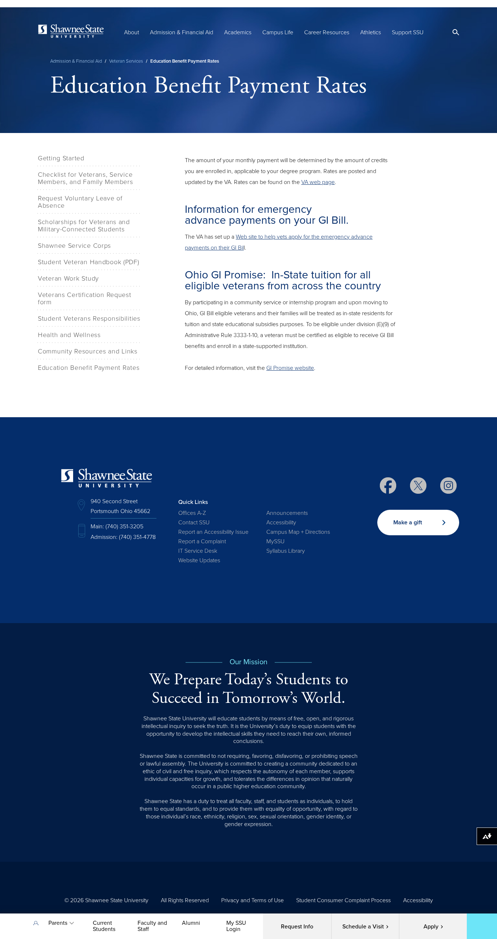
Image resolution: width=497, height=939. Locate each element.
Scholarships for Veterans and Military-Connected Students (84, 225)
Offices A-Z (192, 513)
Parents (57, 923)
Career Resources (326, 32)
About (131, 32)
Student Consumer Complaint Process (343, 900)
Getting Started (61, 158)
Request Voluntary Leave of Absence (80, 202)
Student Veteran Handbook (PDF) (88, 262)
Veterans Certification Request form (84, 298)
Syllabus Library (285, 551)
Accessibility (281, 522)
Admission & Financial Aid (181, 32)
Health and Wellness (69, 335)
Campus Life (277, 32)
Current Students (104, 926)
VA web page (318, 182)
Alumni (191, 923)
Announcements (287, 513)
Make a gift (407, 522)
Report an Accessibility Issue (213, 532)
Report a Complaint (202, 541)
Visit (363, 927)
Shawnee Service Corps (74, 246)
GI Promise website (290, 368)
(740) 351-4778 (137, 537)
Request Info (297, 927)
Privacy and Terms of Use (252, 900)
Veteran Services (126, 61)
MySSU (275, 541)
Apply (431, 927)
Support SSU (408, 32)
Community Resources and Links (88, 351)
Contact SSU (194, 522)
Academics (237, 32)
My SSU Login (236, 926)
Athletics (370, 32)
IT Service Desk (197, 551)
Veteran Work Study (68, 278)
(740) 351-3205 (124, 526)
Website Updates (199, 560)
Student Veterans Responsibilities (89, 318)
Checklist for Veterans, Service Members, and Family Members (85, 178)
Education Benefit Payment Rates (88, 368)
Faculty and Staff (152, 926)
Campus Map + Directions (298, 532)
